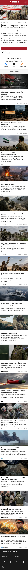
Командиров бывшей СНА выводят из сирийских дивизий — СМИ (11, 153)
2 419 (25, 133)
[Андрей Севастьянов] (2, 254)
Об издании (4, 556)
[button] (2, 52)
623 (26, 371)
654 (26, 312)
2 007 (25, 163)
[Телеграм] (4, 562)
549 (26, 547)
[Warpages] (2, 371)
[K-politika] (2, 343)
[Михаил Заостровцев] (2, 224)
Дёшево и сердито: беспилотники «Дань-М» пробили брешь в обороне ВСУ (13, 391)
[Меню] (2, 2)
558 (26, 488)
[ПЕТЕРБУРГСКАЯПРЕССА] (2, 489)
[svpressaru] (2, 429)
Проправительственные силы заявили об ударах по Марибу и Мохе (12, 183)
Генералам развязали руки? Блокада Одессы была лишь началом (13, 537)
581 (26, 428)
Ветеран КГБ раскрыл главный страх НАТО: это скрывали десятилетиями (13, 478)
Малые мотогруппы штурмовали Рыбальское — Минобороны (13, 244)
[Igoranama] (2, 22)
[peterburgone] (2, 401)
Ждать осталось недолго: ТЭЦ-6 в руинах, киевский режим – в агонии (12, 448)
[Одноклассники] (11, 562)
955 (26, 254)
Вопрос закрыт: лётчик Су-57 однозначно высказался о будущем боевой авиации (12, 304)
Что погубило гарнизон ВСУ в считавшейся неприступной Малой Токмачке (13, 421)
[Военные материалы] (14, 2)
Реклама (3, 554)
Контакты (17, 554)
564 (26, 458)
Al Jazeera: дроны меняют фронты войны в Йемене (13, 274)
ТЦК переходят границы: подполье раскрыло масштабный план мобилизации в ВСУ (13, 508)
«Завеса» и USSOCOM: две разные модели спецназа (13, 213)
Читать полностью (14, 48)
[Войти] (25, 2)
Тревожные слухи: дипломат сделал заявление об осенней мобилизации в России (13, 362)
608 (26, 401)
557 (26, 517)
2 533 (25, 103)
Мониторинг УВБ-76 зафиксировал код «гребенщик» (11, 123)
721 (26, 284)
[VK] (17, 562)
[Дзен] (24, 562)
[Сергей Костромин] (2, 103)
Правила (16, 556)
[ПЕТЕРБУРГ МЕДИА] (2, 313)
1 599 (25, 224)
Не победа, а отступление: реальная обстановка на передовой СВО (11, 332)
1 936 (25, 194)
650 (26, 343)
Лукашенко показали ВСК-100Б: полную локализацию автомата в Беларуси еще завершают (12, 92)
